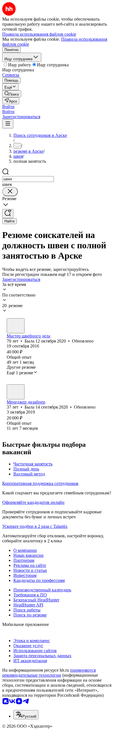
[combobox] (28, 179)
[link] (11, 93)
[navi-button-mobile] (7, 123)
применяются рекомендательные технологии (49, 672)
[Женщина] (16, 325)
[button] (8, 106)
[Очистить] (10, 191)
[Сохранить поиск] (7, 213)
